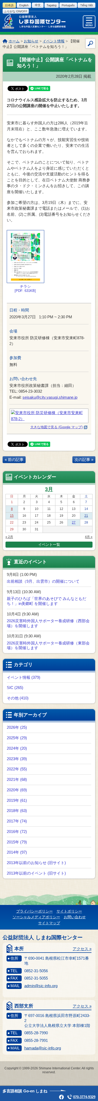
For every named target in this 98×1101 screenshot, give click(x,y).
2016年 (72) (17, 831)
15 (12, 516)
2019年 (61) (17, 800)
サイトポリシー (69, 911)
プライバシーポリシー (34, 911)
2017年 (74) (17, 821)
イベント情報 (54, 41)
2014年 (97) (17, 852)
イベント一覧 (49, 544)
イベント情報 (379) (23, 677)
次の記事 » (83, 459)
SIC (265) (15, 687)
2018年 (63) (17, 810)
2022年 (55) (17, 769)
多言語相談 (25, 1091)
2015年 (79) (17, 842)
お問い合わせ (75, 917)
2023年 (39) (17, 759)
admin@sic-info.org (40, 985)
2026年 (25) (17, 727)
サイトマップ (49, 923)
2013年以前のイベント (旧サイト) (36, 873)
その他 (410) (17, 698)
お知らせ (31, 41)
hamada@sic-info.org (42, 1048)
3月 (49, 489)
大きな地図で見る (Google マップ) (56, 427)
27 (74, 522)
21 (86, 516)
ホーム (14, 41)
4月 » (89, 537)
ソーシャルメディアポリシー (36, 917)
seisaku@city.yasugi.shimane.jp (49, 397)
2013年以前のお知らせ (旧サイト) (36, 862)
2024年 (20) (17, 748)
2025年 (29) (17, 738)
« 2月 (9, 537)
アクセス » (82, 949)
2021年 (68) (17, 779)
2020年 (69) (17, 790)
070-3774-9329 (84, 1097)
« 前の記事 (14, 459)
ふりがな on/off (15, 11)
